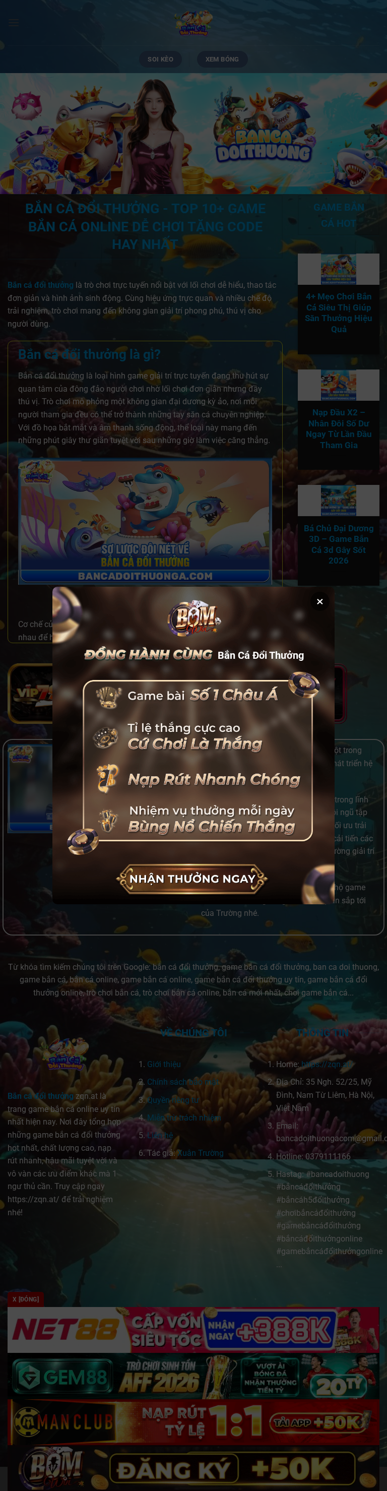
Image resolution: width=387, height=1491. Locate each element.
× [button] (320, 601)
